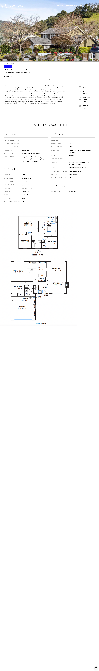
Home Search (69, 5)
